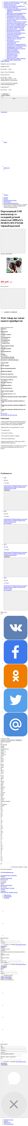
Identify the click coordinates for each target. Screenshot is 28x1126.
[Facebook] (15, 663)
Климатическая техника (10, 4)
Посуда (23, 6)
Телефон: (3, 1050)
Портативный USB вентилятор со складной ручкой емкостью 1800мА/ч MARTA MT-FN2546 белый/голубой (15, 487)
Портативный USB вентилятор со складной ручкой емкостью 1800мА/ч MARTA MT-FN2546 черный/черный (15, 554)
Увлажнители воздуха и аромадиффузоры (13, 42)
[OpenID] (15, 1041)
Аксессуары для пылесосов (14, 33)
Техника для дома (18, 2)
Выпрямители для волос (18, 48)
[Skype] (6, 1121)
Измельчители (15, 14)
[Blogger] (15, 1029)
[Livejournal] (15, 993)
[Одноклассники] (8, 1124)
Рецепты (22, 30)
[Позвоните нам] (8, 1119)
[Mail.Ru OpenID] (15, 1005)
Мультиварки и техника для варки (16, 17)
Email (2, 972)
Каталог (16, 7)
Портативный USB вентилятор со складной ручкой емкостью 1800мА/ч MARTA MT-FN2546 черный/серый (15, 520)
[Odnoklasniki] (8, 896)
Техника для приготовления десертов (17, 21)
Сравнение (4, 112)
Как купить (5, 879)
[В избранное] (13, 298)
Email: (2, 1049)
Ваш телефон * (5, 962)
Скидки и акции (20, 16)
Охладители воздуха (12, 45)
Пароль (3, 973)
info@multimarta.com (8, 872)
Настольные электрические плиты (16, 23)
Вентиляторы (10, 40)
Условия (4, 881)
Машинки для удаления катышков (16, 37)
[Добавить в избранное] (15, 500)
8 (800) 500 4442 (5, 61)
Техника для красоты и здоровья (12, 6)
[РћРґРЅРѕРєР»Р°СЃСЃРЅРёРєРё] (15, 687)
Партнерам (9, 878)
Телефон (3, 943)
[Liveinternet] (15, 1017)
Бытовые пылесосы (12, 28)
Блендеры (23, 13)
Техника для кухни (9, 2)
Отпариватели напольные (14, 34)
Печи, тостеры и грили (13, 24)
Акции (14, 60)
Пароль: (3, 1052)
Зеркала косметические (13, 51)
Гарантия (3, 882)
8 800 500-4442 (4, 892)
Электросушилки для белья (14, 38)
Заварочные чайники (12, 55)
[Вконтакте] (7, 895)
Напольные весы (22, 45)
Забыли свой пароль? (6, 976)
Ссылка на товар (5, 738)
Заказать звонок (13, 892)
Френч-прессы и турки (13, 58)
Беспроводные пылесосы (13, 31)
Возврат (7, 888)
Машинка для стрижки (16, 47)
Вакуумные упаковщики (13, 27)
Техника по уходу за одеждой (11, 3)
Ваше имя (3, 961)
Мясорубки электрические (14, 13)
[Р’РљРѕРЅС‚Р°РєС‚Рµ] (15, 639)
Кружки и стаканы (12, 57)
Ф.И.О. (3, 941)
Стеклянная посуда (9, 7)
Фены (8, 47)
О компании (22, 58)
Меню (3, 877)
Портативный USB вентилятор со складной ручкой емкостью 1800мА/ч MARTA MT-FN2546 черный (15, 587)
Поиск (21, 14)
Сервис (22, 28)
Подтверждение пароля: (7, 1053)
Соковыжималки (11, 16)
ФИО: (2, 1047)
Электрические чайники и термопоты (17, 9)
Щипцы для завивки (12, 50)
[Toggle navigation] (25, 33)
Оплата (22, 27)
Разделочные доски (12, 54)
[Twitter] (15, 711)
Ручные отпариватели (13, 35)
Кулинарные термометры (13, 26)
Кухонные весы (23, 24)
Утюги (23, 33)
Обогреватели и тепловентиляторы (16, 44)
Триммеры (9, 48)
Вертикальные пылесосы (13, 30)
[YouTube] (6, 898)
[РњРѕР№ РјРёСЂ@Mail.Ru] (15, 736)
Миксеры (9, 14)
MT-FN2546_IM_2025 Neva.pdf (9, 415)
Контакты (3, 878)
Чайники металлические (13, 52)
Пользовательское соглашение (9, 875)
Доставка (22, 26)
